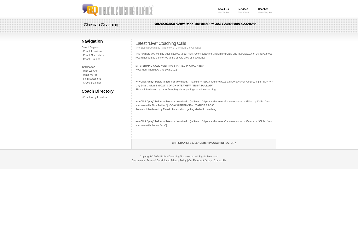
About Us (223, 10)
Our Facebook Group (200, 160)
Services (243, 10)
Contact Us (220, 160)
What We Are (90, 74)
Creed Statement (92, 82)
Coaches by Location (95, 97)
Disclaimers (138, 160)
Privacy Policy (178, 160)
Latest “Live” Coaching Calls (160, 43)
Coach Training (91, 59)
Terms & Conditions (158, 160)
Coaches (265, 10)
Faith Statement (92, 78)
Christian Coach (118, 9)
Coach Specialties (93, 55)
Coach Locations (92, 51)
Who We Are (90, 70)
